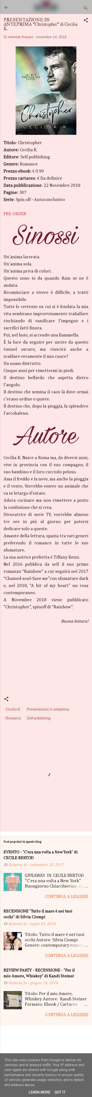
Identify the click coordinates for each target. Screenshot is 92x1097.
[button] (85, 21)
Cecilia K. (13, 709)
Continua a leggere (66, 896)
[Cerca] (85, 9)
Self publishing (38, 718)
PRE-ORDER (15, 214)
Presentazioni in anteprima (48, 709)
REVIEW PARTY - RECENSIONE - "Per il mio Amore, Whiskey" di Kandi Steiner (39, 973)
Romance (13, 718)
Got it (60, 1092)
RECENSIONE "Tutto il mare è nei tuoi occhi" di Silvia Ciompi (38, 914)
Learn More (39, 1092)
